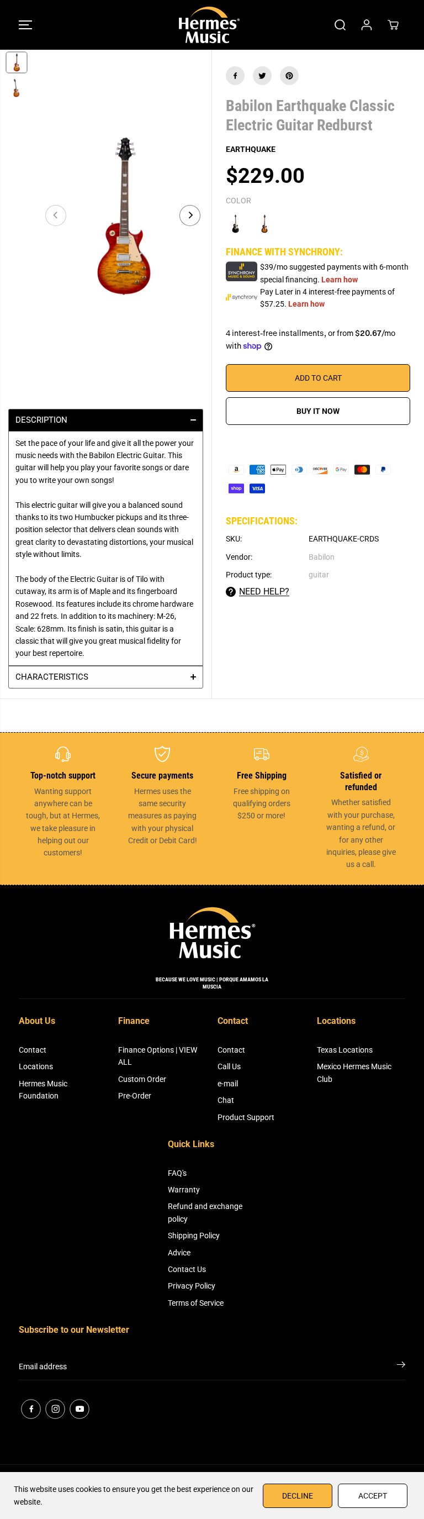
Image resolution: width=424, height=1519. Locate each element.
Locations (36, 1066)
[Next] (189, 215)
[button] (25, 25)
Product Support (246, 1117)
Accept (372, 1495)
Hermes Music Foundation (43, 1089)
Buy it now (318, 411)
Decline (297, 1495)
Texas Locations (345, 1049)
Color (238, 200)
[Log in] (366, 25)
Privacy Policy (191, 1285)
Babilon (322, 557)
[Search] (340, 25)
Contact (32, 1049)
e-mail (228, 1083)
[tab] (105, 420)
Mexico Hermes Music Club (354, 1072)
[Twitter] (262, 75)
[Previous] (55, 215)
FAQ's (177, 1173)
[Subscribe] (401, 1366)
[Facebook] (235, 75)
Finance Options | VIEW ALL (157, 1055)
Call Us (229, 1066)
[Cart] (393, 25)
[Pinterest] (289, 75)
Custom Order (142, 1079)
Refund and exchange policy (205, 1212)
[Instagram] (55, 1409)
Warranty (184, 1189)
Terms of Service (196, 1303)
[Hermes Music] (209, 25)
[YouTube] (79, 1409)
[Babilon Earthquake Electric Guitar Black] (235, 224)
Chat (226, 1100)
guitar (319, 574)
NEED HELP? (264, 591)
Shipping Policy (194, 1235)
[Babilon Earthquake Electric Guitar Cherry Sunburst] (264, 224)
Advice (179, 1252)
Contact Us (187, 1269)
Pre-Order (134, 1095)
